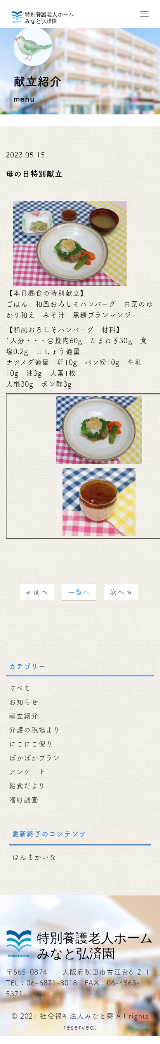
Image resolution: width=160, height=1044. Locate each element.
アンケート (27, 771)
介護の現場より (35, 729)
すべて (20, 687)
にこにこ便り (31, 743)
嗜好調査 (23, 799)
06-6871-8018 (51, 982)
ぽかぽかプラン (35, 757)
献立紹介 (23, 715)
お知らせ (23, 701)
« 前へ (37, 591)
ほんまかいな (34, 857)
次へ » (121, 591)
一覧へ (79, 592)
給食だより (27, 785)
